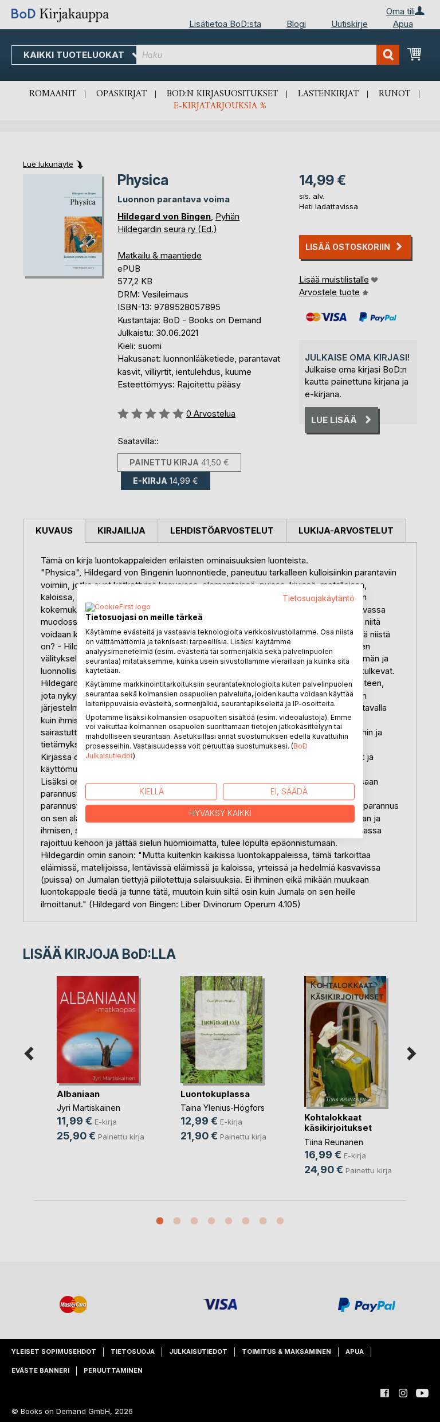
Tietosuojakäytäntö (318, 598)
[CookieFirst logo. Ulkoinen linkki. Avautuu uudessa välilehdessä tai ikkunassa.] (118, 608)
